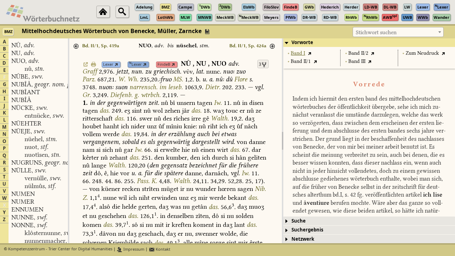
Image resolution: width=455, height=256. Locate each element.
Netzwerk (302, 239)
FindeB (163, 64)
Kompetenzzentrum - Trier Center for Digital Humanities (60, 249)
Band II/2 (358, 53)
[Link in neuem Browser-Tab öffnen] (116, 64)
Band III (356, 61)
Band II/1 (301, 61)
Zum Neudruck (422, 53)
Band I (298, 53)
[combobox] (398, 32)
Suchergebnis (307, 229)
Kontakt (162, 249)
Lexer (108, 64)
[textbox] (398, 32)
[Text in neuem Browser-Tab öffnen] (309, 53)
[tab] (369, 42)
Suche (298, 221)
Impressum (133, 249)
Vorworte (302, 42)
